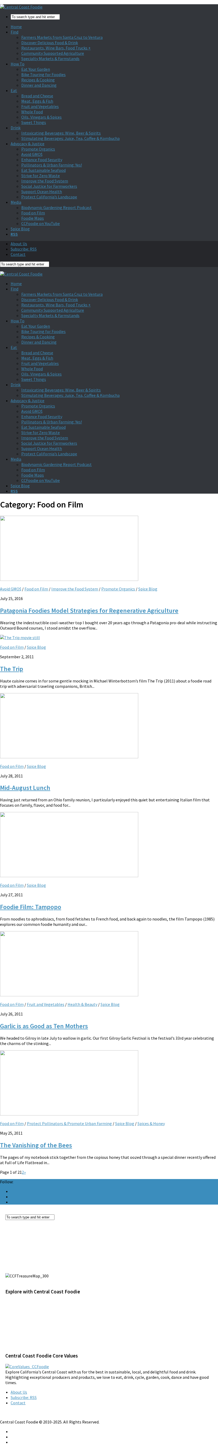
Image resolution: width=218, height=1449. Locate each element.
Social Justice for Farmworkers (49, 186)
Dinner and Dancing (39, 85)
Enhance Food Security (41, 159)
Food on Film (33, 212)
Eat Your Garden (35, 69)
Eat (14, 90)
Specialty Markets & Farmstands (50, 58)
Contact (18, 254)
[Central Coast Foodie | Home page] (21, 7)
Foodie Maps (32, 218)
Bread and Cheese (37, 95)
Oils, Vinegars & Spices (41, 117)
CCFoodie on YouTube (40, 223)
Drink (15, 127)
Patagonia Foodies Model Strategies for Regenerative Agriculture (89, 610)
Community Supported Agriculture (52, 53)
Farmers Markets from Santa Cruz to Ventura (62, 37)
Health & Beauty (82, 1004)
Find (14, 32)
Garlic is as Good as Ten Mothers (44, 1026)
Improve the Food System (44, 181)
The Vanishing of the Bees (36, 1145)
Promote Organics (38, 149)
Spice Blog (20, 228)
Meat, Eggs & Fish (37, 101)
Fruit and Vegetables (40, 106)
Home (16, 26)
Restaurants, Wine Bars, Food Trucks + (56, 48)
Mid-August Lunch (25, 788)
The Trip (11, 669)
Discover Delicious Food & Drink (49, 42)
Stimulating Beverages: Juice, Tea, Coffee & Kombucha (70, 138)
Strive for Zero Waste (40, 175)
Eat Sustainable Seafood (43, 170)
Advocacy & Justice (27, 143)
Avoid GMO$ (32, 154)
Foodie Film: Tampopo (30, 907)
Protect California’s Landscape (49, 196)
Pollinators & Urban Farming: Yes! (51, 165)
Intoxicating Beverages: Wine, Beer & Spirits (61, 133)
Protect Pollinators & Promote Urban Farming (69, 1123)
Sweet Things (33, 122)
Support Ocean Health (41, 191)
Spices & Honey (151, 1123)
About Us (19, 243)
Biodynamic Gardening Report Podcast (56, 207)
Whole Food (32, 111)
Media (16, 202)
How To (17, 63)
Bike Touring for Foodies (43, 74)
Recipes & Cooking (38, 79)
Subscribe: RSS (24, 249)
